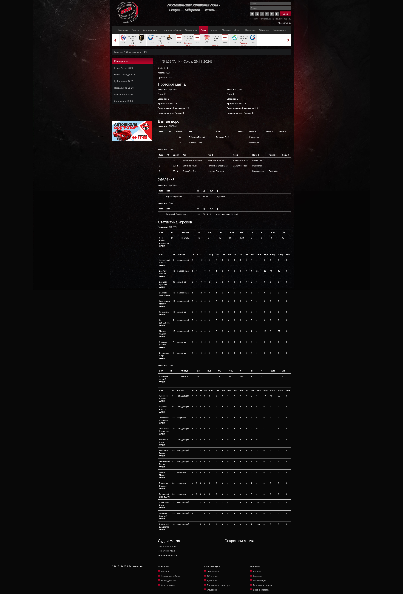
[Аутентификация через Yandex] (262, 14)
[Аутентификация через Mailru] (267, 14)
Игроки (135, 29)
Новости (254, 18)
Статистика (191, 29)
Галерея (214, 29)
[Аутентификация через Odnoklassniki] (257, 14)
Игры (203, 29)
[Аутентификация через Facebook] (277, 14)
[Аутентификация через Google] (272, 14)
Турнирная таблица (171, 29)
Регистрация (265, 18)
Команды (123, 29)
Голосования (279, 29)
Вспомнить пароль (282, 18)
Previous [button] (115, 40)
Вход (285, 13)
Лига (237, 29)
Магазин (226, 29)
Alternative (283, 22)
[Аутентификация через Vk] (252, 14)
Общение (264, 29)
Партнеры (250, 29)
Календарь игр (150, 29)
